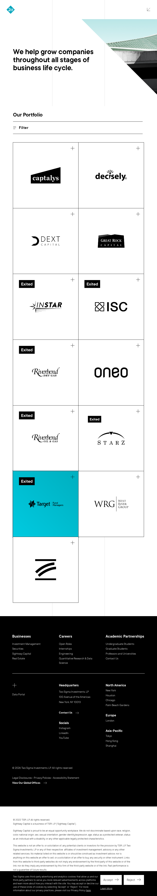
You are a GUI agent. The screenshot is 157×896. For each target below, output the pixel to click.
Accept (108, 880)
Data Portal (18, 694)
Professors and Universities (121, 654)
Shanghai (111, 746)
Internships (65, 649)
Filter (23, 128)
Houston (110, 695)
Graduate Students (117, 649)
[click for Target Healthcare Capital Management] (45, 504)
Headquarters (69, 685)
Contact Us (112, 658)
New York (111, 690)
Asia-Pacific (114, 731)
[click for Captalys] (45, 175)
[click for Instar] (45, 307)
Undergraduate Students (120, 644)
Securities (17, 649)
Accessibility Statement (66, 778)
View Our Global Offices (26, 783)
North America (116, 685)
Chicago (110, 700)
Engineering (66, 654)
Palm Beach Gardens (117, 705)
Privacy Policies (42, 778)
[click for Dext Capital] (45, 241)
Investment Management (26, 644)
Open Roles (65, 644)
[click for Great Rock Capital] (111, 241)
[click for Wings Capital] (45, 570)
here (88, 890)
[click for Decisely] (111, 175)
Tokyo (109, 736)
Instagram (64, 728)
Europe (111, 715)
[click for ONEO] (111, 373)
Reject (131, 880)
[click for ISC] (111, 307)
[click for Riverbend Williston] (45, 438)
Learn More (106, 888)
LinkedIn (64, 733)
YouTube (64, 738)
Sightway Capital (21, 654)
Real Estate (18, 658)
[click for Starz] (111, 438)
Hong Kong (112, 741)
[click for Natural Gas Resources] (45, 373)
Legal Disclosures (22, 778)
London (110, 721)
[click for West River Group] (111, 504)
